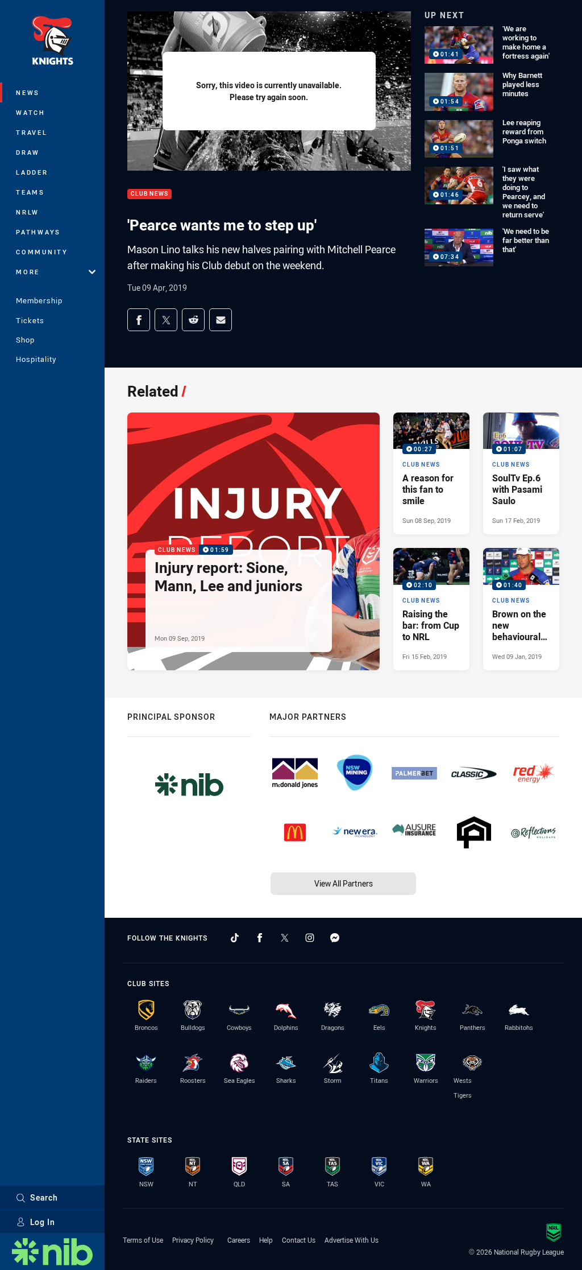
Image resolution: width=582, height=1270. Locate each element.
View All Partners (343, 883)
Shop (25, 340)
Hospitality (36, 359)
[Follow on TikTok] (234, 937)
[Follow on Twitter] (284, 937)
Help (266, 1239)
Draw (28, 152)
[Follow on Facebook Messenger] (334, 937)
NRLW (27, 212)
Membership (39, 300)
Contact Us (298, 1239)
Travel (32, 132)
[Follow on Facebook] (259, 937)
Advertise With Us (352, 1239)
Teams (30, 192)
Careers (238, 1239)
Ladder (32, 172)
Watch (30, 112)
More (28, 271)
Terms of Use (143, 1239)
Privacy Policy (193, 1239)
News (28, 92)
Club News (149, 194)
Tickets (30, 320)
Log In (42, 1222)
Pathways (38, 232)
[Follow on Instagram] (309, 937)
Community (42, 252)
